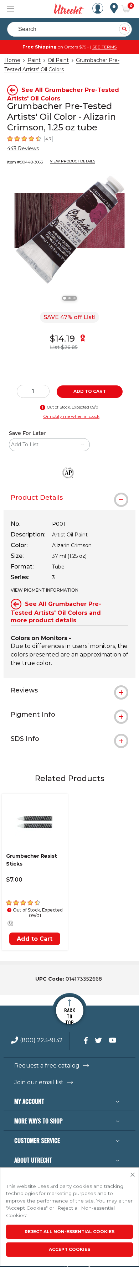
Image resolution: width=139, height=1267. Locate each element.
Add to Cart (34, 938)
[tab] (69, 497)
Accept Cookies (69, 1249)
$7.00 (14, 879)
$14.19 (62, 338)
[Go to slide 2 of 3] (69, 298)
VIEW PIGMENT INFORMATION (44, 590)
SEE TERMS (104, 47)
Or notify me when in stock (71, 416)
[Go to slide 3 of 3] (74, 298)
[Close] (132, 1175)
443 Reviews (23, 148)
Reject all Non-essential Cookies (69, 1231)
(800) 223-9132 (41, 1041)
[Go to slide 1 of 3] (64, 298)
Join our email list (38, 1082)
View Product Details (72, 161)
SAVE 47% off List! (69, 317)
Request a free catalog (46, 1066)
